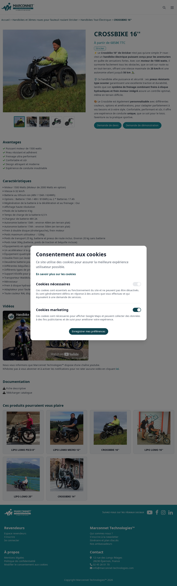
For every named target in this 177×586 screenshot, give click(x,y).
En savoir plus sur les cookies (56, 274)
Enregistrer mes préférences (88, 331)
